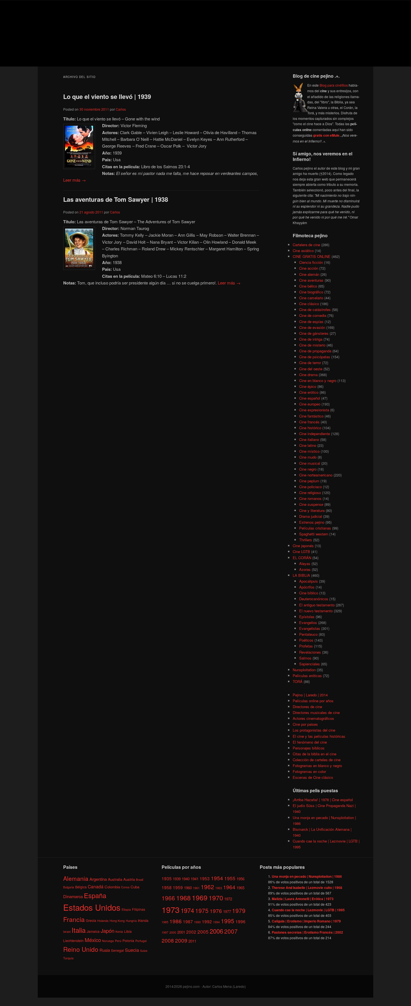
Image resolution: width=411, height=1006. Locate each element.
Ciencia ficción (311, 262)
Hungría (131, 921)
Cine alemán (309, 274)
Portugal (141, 940)
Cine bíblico (308, 592)
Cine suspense (311, 504)
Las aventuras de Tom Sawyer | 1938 (115, 199)
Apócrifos (307, 587)
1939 (177, 878)
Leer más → (74, 180)
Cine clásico (309, 303)
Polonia (128, 940)
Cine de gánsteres (314, 333)
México (93, 939)
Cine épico (307, 386)
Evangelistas (309, 628)
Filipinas (138, 909)
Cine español (309, 398)
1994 (216, 922)
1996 (240, 921)
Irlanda (143, 920)
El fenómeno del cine (310, 742)
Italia (79, 930)
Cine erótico (308, 392)
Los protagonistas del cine (314, 730)
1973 (170, 909)
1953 (205, 878)
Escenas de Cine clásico (313, 777)
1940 (186, 878)
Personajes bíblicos (309, 748)
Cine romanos (310, 498)
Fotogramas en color (309, 771)
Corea (125, 887)
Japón (107, 930)
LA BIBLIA (301, 575)
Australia (115, 879)
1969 (199, 897)
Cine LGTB (301, 551)
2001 (181, 931)
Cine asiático (303, 250)
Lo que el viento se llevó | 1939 (107, 96)
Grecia (91, 920)
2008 (168, 940)
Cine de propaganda (315, 350)
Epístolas (307, 616)
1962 (207, 886)
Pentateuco (308, 634)
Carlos (121, 109)
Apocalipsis (308, 581)
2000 (172, 932)
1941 (195, 878)
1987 (188, 921)
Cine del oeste (310, 368)
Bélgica (81, 886)
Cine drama (308, 374)
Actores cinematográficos (313, 718)
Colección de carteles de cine (317, 759)
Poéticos (306, 640)
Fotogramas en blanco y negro (317, 765)
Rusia (105, 950)
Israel (66, 931)
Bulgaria (68, 887)
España (95, 895)
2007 (231, 931)
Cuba (135, 886)
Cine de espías (311, 321)
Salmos (305, 658)
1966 (168, 897)
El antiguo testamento (317, 605)
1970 (216, 897)
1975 (202, 910)
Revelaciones (310, 652)
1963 (218, 888)
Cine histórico (310, 427)
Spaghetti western (313, 534)
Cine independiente (314, 433)
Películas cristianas (315, 528)
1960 (188, 887)
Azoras (305, 569)
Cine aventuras (311, 280)
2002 (191, 931)
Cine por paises (305, 724)
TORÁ (298, 681)
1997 (165, 932)
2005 (203, 931)
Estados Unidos (92, 907)
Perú (118, 940)
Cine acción (308, 268)
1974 (187, 910)
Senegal (117, 950)
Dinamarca (73, 896)
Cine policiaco (310, 486)
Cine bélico (308, 286)
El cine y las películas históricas (319, 736)
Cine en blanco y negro (317, 380)
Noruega (108, 940)
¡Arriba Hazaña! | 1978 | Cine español (323, 799)
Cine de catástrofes (315, 309)
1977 (227, 911)
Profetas (306, 646)
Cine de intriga (310, 339)
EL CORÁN (302, 557)
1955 (229, 877)
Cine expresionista (314, 409)
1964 (229, 887)
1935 (167, 878)
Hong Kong (117, 921)
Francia (74, 919)
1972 (228, 898)
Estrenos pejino (311, 522)
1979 (238, 910)
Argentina (98, 879)
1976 (216, 910)
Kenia (119, 931)
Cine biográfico (311, 292)
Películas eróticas (307, 675)
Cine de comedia (312, 315)
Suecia (132, 949)
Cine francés (309, 421)
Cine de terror (310, 362)
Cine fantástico (311, 416)
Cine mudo (307, 457)
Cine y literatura (312, 510)
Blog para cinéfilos (334, 85)
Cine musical (309, 463)
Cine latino (307, 445)
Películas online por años (313, 700)
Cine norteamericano (315, 475)
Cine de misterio (312, 345)
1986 (175, 921)
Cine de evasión (312, 327)
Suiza (143, 950)
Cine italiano (309, 439)
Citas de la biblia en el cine (314, 753)
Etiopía (126, 909)
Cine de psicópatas (314, 356)
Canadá (95, 886)
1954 (217, 877)
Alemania (75, 878)
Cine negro (307, 469)
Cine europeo (309, 404)
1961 (196, 888)
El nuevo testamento (316, 610)
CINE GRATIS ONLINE (311, 256)
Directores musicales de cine (316, 712)
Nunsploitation (304, 669)
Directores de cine (307, 706)
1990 (197, 922)
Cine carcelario (311, 297)
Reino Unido (80, 949)
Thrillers (305, 539)
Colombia (112, 886)
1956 (240, 878)
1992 (207, 921)
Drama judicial (310, 516)
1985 (165, 922)
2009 (181, 940)
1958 (167, 887)
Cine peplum (309, 480)
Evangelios (308, 622)
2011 (192, 941)
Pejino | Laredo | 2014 (310, 694)
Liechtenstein (73, 940)
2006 (216, 930)
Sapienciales (309, 663)
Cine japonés (303, 545)
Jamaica (93, 931)
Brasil (139, 879)
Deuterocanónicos (313, 598)
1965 (240, 887)
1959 (178, 887)
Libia (128, 931)
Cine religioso (310, 492)
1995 (227, 921)
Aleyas (304, 563)
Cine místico (309, 451)
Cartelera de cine (306, 244)
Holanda (102, 921)
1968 (183, 897)
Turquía (68, 958)
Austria (129, 879)
